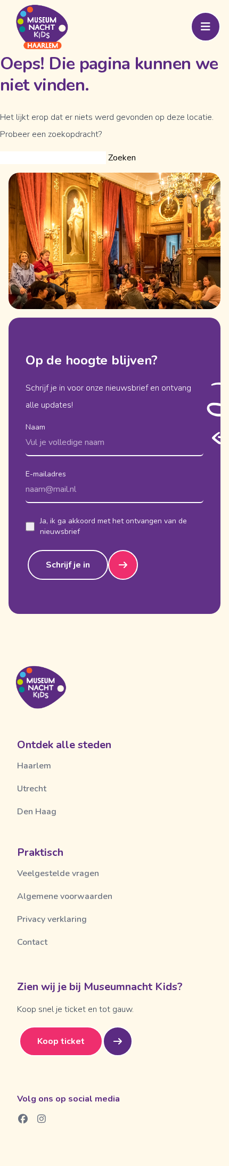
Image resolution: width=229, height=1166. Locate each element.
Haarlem (34, 766)
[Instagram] (42, 1118)
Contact (32, 942)
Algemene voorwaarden (64, 896)
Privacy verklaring (52, 919)
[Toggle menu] (205, 27)
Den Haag (36, 811)
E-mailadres (46, 474)
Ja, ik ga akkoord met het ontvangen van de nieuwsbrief (113, 526)
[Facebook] (23, 1118)
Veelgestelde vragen (58, 873)
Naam (35, 427)
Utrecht (31, 789)
